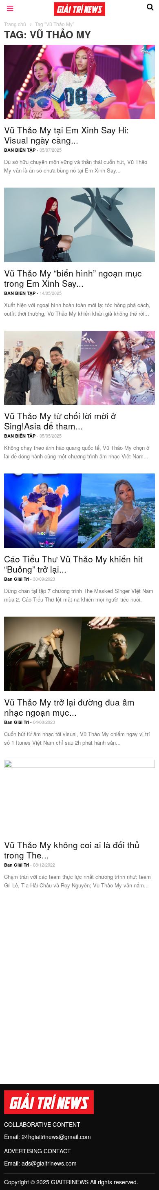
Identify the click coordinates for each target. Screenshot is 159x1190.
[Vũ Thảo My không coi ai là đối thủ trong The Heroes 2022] (79, 796)
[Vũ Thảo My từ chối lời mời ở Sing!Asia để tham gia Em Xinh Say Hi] (79, 367)
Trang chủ (15, 23)
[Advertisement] (79, 982)
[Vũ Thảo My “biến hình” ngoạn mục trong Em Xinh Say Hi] (79, 224)
